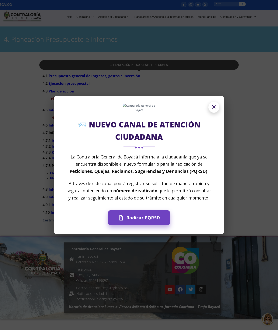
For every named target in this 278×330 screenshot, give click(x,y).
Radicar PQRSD (143, 217)
